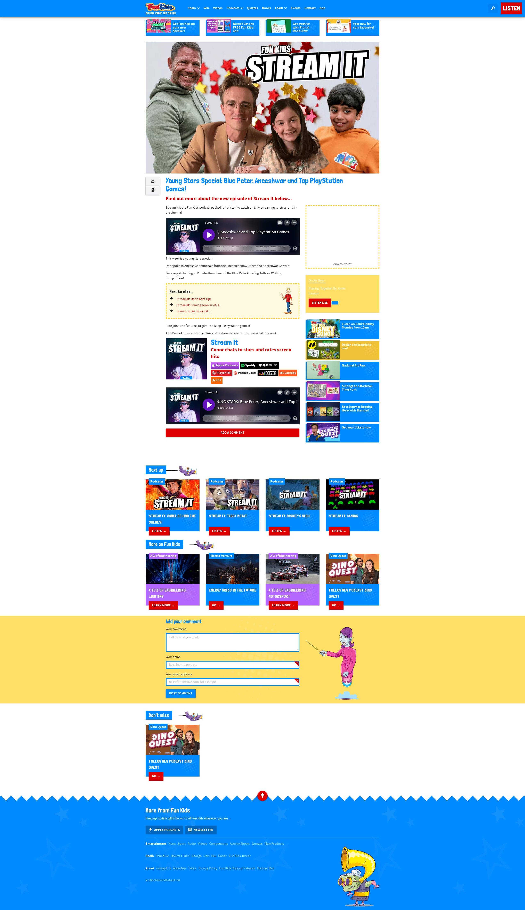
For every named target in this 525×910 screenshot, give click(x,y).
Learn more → (163, 605)
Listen (511, 8)
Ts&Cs (192, 868)
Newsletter (203, 830)
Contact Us (163, 868)
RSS (218, 380)
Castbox (290, 373)
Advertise (179, 868)
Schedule (162, 856)
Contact (310, 8)
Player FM (223, 373)
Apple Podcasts (226, 365)
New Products (274, 844)
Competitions (218, 844)
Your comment (176, 629)
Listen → (159, 531)
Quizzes (252, 8)
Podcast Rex (265, 868)
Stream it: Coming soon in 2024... (199, 305)
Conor (222, 856)
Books (266, 8)
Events (295, 8)
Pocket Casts (246, 373)
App (322, 8)
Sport (182, 844)
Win (206, 8)
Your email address (179, 674)
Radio (192, 8)
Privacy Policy (208, 868)
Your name (173, 657)
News (172, 844)
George (197, 856)
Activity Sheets (240, 844)
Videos (218, 8)
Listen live (320, 303)
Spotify (250, 365)
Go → (216, 605)
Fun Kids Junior (240, 856)
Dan (206, 856)
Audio (192, 844)
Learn (279, 8)
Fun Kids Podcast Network (237, 868)
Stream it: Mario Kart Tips (194, 299)
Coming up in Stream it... (193, 311)
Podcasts (233, 8)
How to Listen (180, 856)
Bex (213, 856)
